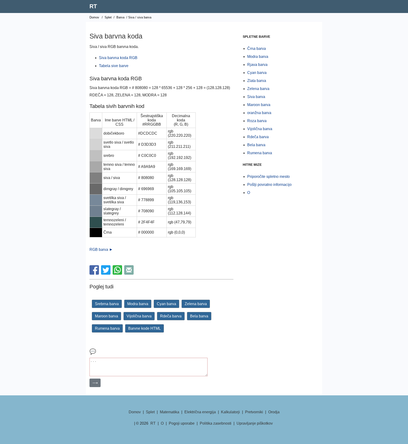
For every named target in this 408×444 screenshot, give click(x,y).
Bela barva (199, 316)
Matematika (169, 412)
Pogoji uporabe (182, 423)
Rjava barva (257, 65)
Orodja (274, 412)
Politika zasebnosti (215, 423)
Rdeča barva (171, 316)
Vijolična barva (139, 316)
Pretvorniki (254, 412)
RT (93, 6)
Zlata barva (256, 81)
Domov (94, 17)
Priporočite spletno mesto (268, 177)
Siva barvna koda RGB (118, 58)
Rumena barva (107, 328)
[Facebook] (94, 273)
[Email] (129, 273)
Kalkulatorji (230, 412)
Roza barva (257, 121)
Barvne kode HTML (144, 328)
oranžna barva (259, 113)
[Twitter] (106, 273)
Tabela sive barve (113, 66)
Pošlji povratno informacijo (269, 185)
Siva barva (256, 97)
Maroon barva (106, 316)
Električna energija (200, 412)
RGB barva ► (101, 250)
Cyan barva (166, 304)
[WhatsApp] (118, 273)
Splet (108, 17)
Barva (120, 17)
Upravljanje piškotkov (255, 423)
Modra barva (137, 304)
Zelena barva (196, 304)
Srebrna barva (107, 304)
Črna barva (256, 49)
